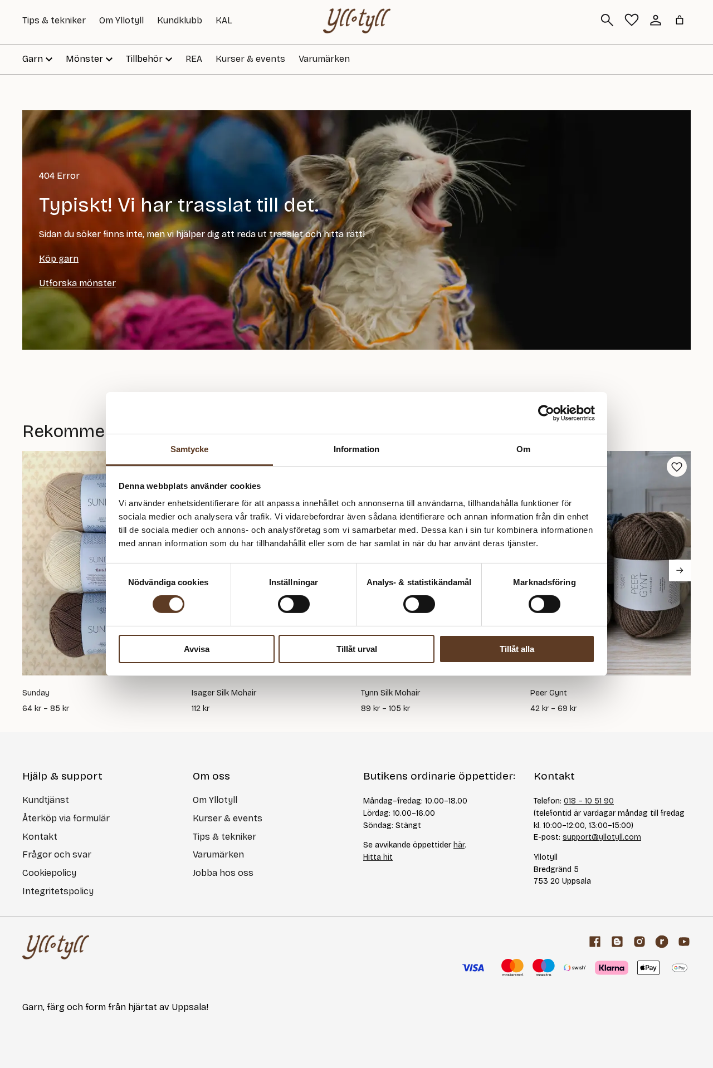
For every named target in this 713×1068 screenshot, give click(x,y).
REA (193, 58)
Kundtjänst (45, 800)
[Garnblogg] (617, 941)
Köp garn (59, 258)
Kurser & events (250, 58)
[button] (677, 467)
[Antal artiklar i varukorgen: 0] (679, 20)
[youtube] (684, 941)
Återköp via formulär (66, 818)
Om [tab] (523, 449)
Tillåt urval (356, 649)
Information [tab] (356, 449)
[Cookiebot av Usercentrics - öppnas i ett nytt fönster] (546, 412)
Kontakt (39, 836)
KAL (224, 20)
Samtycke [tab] (189, 449)
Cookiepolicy (49, 873)
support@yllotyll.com (602, 837)
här (459, 845)
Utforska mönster (77, 283)
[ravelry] (661, 941)
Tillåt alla (517, 649)
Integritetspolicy (58, 891)
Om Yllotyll (121, 20)
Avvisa (196, 649)
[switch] (294, 604)
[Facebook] (595, 941)
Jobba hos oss (223, 873)
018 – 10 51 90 (589, 801)
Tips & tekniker (54, 20)
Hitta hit (378, 857)
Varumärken (324, 58)
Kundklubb (179, 20)
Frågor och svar (56, 854)
